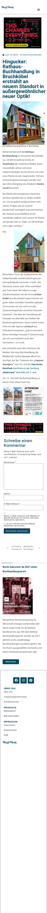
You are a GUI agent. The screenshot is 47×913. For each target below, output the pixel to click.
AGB (6, 735)
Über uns (8, 691)
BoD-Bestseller (11, 716)
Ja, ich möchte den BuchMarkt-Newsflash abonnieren (20, 525)
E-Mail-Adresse (12, 504)
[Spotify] (31, 680)
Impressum (9, 725)
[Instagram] (23, 680)
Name (7, 494)
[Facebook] (16, 680)
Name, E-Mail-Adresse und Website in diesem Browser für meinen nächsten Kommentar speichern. (21, 518)
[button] (3, 612)
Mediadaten (10, 711)
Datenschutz (10, 730)
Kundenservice (11, 701)
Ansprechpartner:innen (14, 696)
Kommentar (10, 462)
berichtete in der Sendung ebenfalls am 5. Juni (22, 368)
